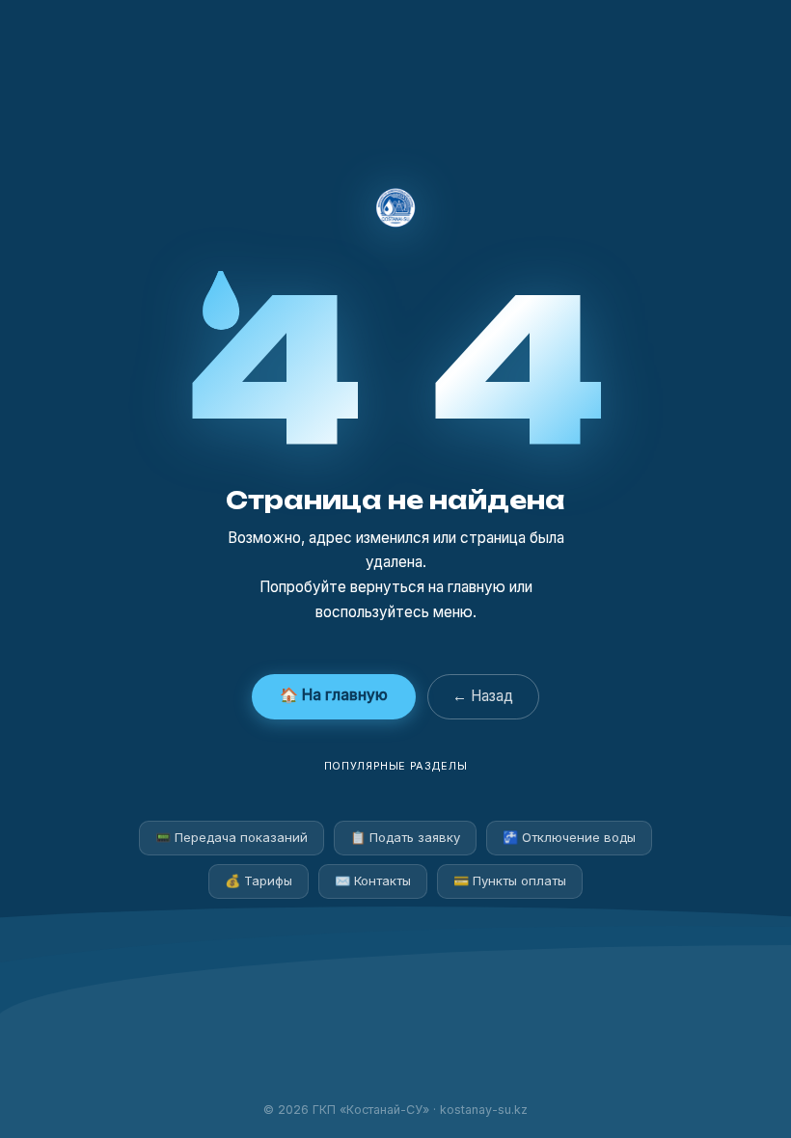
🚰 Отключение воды (569, 837)
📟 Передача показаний (231, 837)
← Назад (482, 696)
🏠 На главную (334, 695)
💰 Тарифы (258, 880)
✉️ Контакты (373, 880)
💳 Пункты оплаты (509, 880)
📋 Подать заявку (405, 837)
